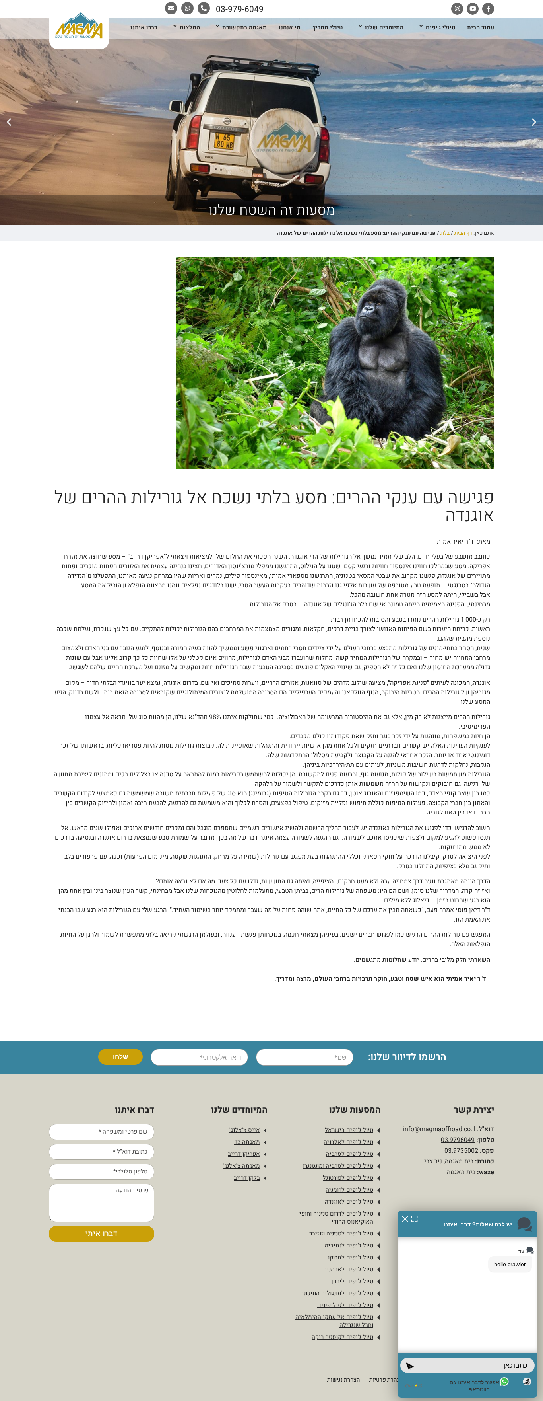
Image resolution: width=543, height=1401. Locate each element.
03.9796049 (458, 1140)
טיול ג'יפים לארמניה (348, 1269)
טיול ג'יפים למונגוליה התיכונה (336, 1293)
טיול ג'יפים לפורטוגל (348, 1177)
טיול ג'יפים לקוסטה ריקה (342, 1337)
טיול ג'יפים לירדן (352, 1281)
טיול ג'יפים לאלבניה (348, 1142)
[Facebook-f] (488, 9)
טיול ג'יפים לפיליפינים (345, 1305)
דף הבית (463, 233)
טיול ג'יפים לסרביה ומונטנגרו (338, 1165)
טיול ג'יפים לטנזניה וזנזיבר (341, 1233)
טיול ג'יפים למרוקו (350, 1257)
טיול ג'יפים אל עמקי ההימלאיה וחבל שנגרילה (334, 1321)
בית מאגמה (461, 1172)
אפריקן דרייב (244, 1154)
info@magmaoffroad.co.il (439, 1129)
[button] (534, 122)
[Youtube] (473, 9)
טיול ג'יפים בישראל (349, 1130)
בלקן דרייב (247, 1177)
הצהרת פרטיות (386, 1380)
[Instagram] (457, 9)
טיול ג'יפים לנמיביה (349, 1245)
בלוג (445, 233)
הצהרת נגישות (343, 1380)
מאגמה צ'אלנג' (241, 1165)
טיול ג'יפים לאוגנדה (349, 1201)
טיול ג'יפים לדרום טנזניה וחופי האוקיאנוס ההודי (336, 1217)
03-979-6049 (240, 9)
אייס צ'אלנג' (244, 1130)
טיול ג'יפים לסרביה (349, 1154)
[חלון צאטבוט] (467, 1304)
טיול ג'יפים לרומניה (349, 1189)
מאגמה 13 (247, 1142)
